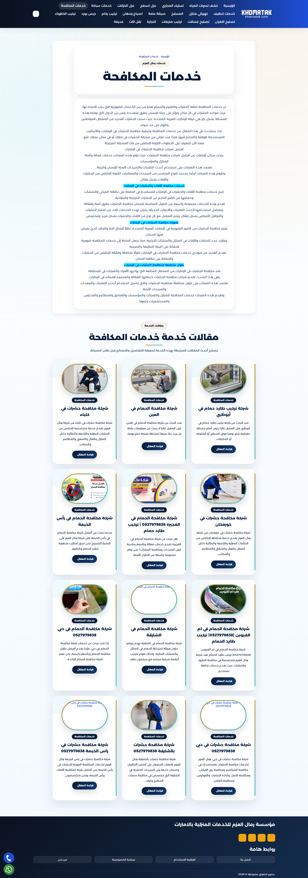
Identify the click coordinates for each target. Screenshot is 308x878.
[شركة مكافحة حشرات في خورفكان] (223, 488)
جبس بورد (88, 14)
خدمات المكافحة (73, 6)
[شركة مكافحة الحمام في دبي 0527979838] (84, 599)
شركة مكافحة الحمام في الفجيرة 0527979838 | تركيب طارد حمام (154, 524)
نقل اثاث (135, 22)
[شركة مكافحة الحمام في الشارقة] (154, 599)
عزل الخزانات (125, 6)
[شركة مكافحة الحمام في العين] (154, 379)
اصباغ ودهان (133, 14)
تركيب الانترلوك (65, 14)
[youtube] (252, 838)
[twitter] (262, 838)
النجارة (151, 22)
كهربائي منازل (198, 14)
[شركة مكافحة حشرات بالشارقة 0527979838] (154, 715)
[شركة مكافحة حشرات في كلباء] (84, 379)
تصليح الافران (225, 22)
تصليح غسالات (198, 22)
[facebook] (271, 838)
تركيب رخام (109, 14)
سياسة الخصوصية (123, 859)
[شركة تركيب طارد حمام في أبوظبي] (223, 379)
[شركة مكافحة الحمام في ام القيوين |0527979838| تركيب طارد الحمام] (223, 599)
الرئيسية (229, 6)
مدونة (118, 22)
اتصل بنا (245, 859)
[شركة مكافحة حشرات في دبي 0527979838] (223, 715)
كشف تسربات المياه (203, 6)
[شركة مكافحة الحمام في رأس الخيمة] (84, 488)
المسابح (177, 14)
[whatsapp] (9, 869)
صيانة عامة (157, 14)
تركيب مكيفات (172, 22)
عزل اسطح (148, 6)
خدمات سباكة (101, 6)
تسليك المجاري (173, 6)
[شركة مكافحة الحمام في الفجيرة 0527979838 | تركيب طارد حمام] (154, 488)
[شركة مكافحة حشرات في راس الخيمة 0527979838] (84, 715)
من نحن (62, 859)
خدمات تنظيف (224, 14)
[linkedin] (242, 838)
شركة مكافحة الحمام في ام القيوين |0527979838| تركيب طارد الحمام (223, 635)
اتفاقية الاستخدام (184, 859)
